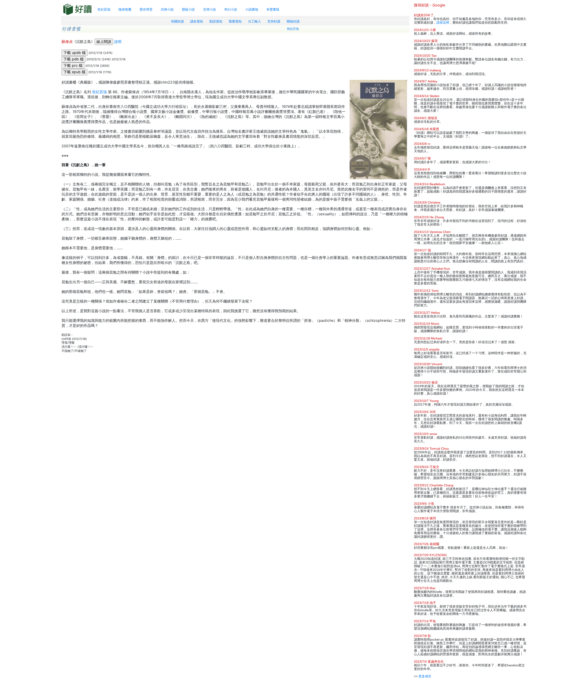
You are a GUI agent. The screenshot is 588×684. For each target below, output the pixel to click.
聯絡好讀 (293, 21)
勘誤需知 (215, 21)
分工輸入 (254, 21)
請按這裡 (442, 22)
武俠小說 (167, 9)
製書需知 (235, 21)
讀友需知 (196, 21)
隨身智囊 (125, 9)
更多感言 (424, 676)
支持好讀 (273, 21)
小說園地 (251, 9)
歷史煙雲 (146, 9)
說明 (118, 41)
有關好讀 (177, 21)
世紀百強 (103, 9)
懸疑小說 (188, 9)
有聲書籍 (272, 9)
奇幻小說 (230, 9)
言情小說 (209, 9)
